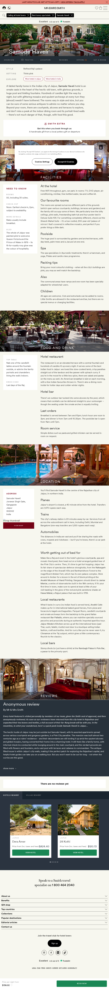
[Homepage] (54, 8)
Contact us (6, 927)
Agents (48, 968)
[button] (11, 795)
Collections (6, 913)
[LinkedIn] (57, 952)
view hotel (31, 853)
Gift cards (63, 968)
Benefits (5, 900)
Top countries (7, 909)
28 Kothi (65, 841)
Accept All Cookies (66, 162)
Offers (82, 60)
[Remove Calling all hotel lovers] (28, 15)
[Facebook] (51, 952)
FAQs (38, 968)
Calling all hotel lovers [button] (17, 15)
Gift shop (5, 905)
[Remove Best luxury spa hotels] (53, 15)
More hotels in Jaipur (33, 79)
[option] (30, 831)
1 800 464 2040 (63, 885)
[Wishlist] (96, 7)
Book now (82, 983)
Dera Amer (18, 841)
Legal (34, 968)
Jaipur (13, 47)
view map (18, 525)
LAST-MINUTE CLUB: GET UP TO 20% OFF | (53, 2)
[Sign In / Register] (4, 7)
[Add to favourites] (5, 51)
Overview (9, 60)
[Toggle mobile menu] (105, 8)
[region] (54, 157)
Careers (55, 968)
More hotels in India (53, 79)
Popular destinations (11, 918)
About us (5, 896)
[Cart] (100, 7)
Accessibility (72, 968)
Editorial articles (9, 922)
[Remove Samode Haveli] (71, 15)
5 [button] (60, 863)
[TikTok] (64, 952)
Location (45, 60)
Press (43, 968)
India (19, 47)
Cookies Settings (42, 162)
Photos (28, 60)
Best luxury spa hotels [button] (41, 15)
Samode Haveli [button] (63, 15)
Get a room (100, 60)
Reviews (63, 60)
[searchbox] (91, 15)
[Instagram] (44, 952)
